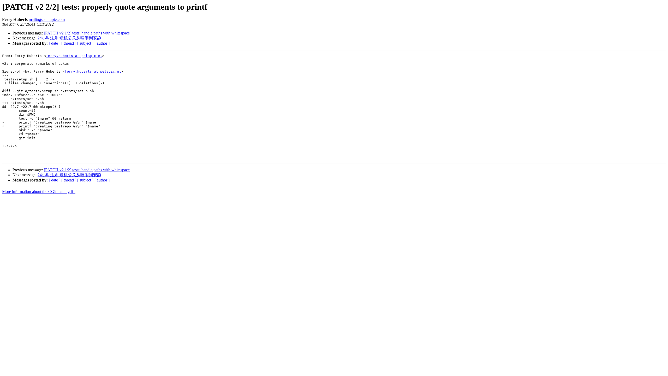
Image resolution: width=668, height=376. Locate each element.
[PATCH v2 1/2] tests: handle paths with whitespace (87, 33)
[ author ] (102, 43)
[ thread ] (68, 43)
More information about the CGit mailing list (38, 191)
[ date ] (54, 43)
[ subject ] (85, 43)
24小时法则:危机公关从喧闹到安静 (69, 38)
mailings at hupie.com (47, 19)
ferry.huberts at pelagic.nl (74, 56)
